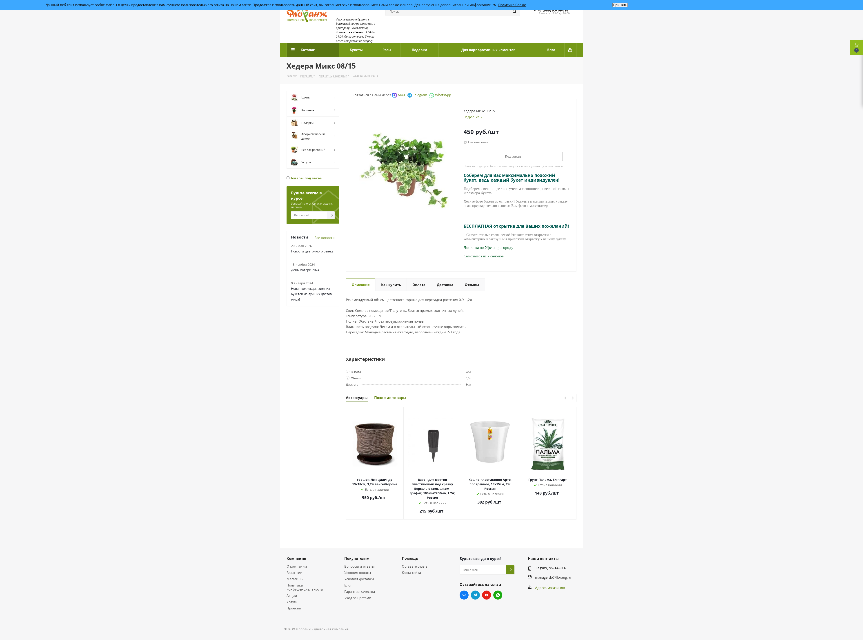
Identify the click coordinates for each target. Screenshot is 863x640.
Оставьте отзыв (414, 566)
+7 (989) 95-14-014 (553, 10)
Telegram (420, 95)
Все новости (324, 237)
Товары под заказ (305, 178)
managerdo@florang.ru (553, 577)
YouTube (486, 595)
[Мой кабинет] (570, 50)
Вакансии (294, 572)
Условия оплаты (357, 572)
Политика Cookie (512, 4)
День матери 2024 (305, 270)
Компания (296, 558)
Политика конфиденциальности (305, 587)
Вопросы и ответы (359, 566)
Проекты (294, 608)
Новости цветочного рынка (312, 251)
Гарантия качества (359, 591)
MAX (401, 95)
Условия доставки (359, 579)
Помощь (410, 558)
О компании (297, 566)
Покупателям (356, 558)
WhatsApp (443, 95)
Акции (292, 595)
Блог (348, 585)
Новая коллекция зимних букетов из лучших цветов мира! (311, 293)
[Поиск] (514, 11)
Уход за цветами (357, 597)
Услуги (292, 602)
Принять (620, 5)
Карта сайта (411, 572)
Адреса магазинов (550, 587)
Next (572, 398)
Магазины (295, 579)
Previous (565, 398)
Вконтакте (464, 595)
